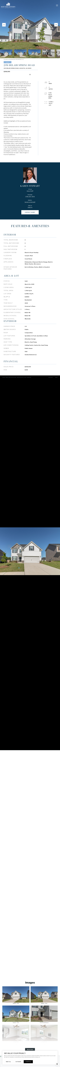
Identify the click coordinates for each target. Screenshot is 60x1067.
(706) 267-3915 (30, 196)
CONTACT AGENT (30, 212)
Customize (18, 1061)
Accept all (28, 1061)
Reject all (8, 1061)
